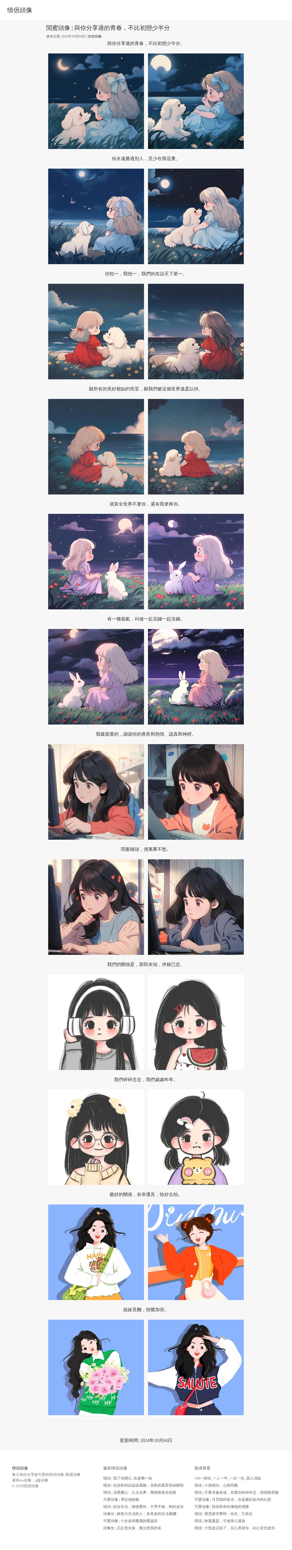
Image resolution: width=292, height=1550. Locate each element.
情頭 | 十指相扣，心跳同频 (216, 1485)
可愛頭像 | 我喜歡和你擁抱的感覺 (221, 1507)
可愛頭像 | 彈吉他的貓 (121, 1499)
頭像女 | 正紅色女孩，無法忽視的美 (132, 1528)
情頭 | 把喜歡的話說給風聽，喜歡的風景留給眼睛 (143, 1485)
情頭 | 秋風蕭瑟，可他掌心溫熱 (219, 1521)
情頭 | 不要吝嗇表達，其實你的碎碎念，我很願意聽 (236, 1492)
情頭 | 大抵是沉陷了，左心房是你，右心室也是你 (234, 1528)
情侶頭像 (19, 10)
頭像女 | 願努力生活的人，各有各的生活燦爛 (139, 1514)
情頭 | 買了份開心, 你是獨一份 (127, 1478)
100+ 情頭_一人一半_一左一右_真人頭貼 (227, 1478)
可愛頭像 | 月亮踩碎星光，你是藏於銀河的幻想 (232, 1499)
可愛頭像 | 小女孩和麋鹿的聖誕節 (130, 1521)
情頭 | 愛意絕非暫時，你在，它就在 (223, 1514)
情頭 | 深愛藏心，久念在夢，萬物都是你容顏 (139, 1492)
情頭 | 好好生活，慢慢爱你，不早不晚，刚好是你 (143, 1507)
